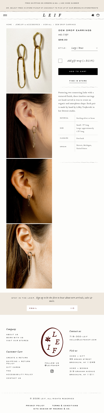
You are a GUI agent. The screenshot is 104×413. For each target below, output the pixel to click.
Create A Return (17, 358)
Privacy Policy (35, 406)
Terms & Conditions (65, 406)
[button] (5, 15)
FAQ (8, 371)
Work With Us (14, 338)
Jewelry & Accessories (27, 24)
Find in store (78, 81)
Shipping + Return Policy (18, 362)
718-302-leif (79, 336)
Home (9, 24)
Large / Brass (77, 48)
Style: (62, 48)
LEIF (43, 399)
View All (47, 24)
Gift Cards (13, 367)
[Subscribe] (73, 308)
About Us (12, 334)
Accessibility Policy (19, 374)
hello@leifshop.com (83, 340)
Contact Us (13, 378)
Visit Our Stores (17, 340)
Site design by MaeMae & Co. (52, 409)
